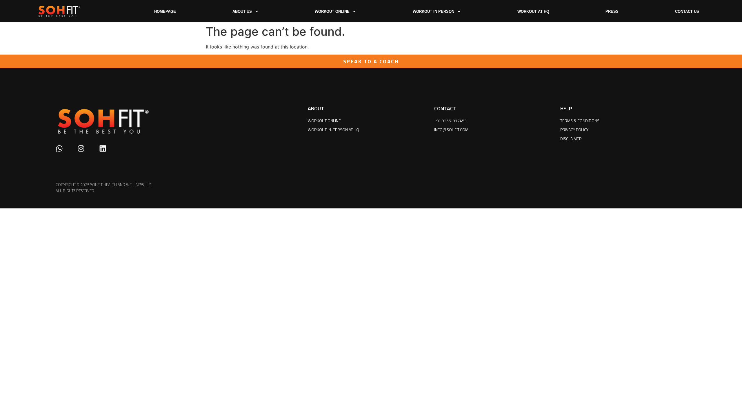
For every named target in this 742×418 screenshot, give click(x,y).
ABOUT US (242, 11)
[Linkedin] (102, 148)
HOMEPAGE (165, 11)
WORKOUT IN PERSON (433, 11)
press (612, 11)
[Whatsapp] (59, 148)
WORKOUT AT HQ (533, 11)
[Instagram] (81, 148)
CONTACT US (687, 11)
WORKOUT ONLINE (332, 11)
